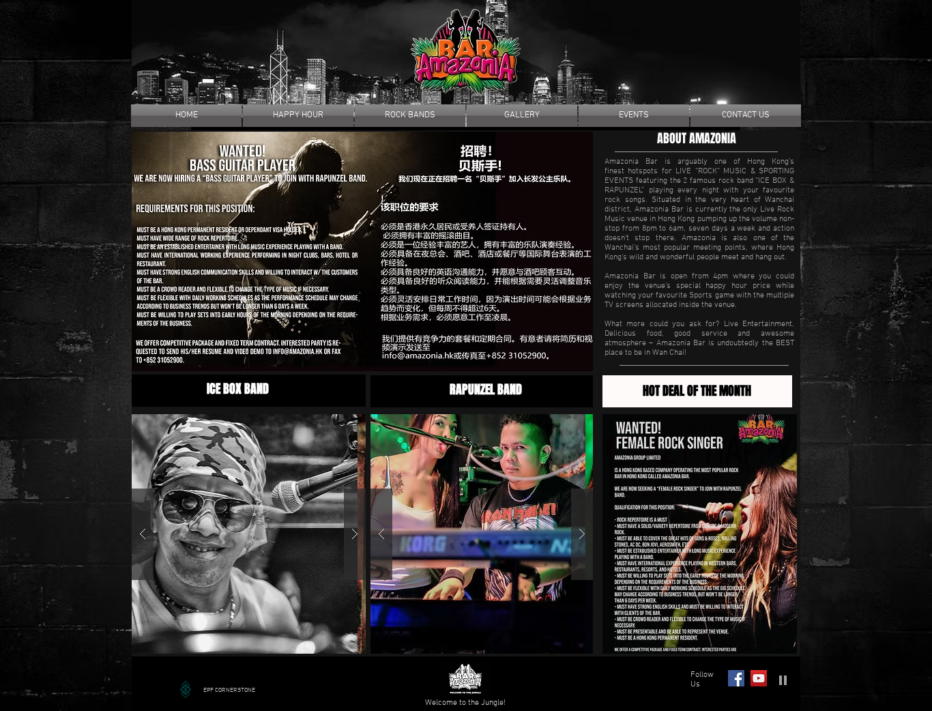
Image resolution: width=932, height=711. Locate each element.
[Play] (783, 680)
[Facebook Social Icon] (736, 678)
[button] (362, 251)
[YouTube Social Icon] (759, 678)
